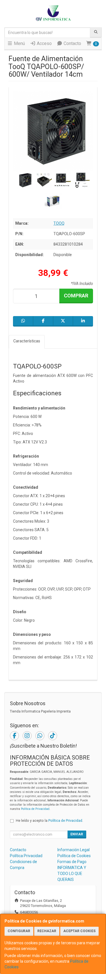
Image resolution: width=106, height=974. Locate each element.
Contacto (71, 43)
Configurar (19, 931)
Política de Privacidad (35, 808)
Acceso (44, 43)
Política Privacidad (26, 855)
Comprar (76, 296)
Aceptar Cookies (79, 931)
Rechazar (46, 931)
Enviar (76, 834)
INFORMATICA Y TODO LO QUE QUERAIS (71, 873)
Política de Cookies (74, 855)
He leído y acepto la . (49, 820)
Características (26, 341)
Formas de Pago (71, 861)
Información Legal (73, 850)
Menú (19, 43)
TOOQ (58, 223)
